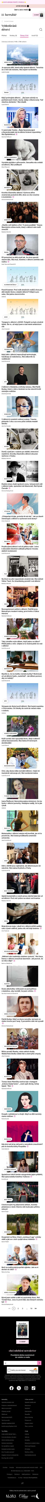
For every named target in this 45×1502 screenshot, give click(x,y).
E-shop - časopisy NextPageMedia (27, 1477)
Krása (6, 921)
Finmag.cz (9, 1474)
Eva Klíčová (5, 1179)
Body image (8, 1199)
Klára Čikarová (5, 167)
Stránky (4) (13, 35)
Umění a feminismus (10, 157)
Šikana (6, 92)
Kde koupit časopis (30, 1446)
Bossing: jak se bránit (7, 1458)
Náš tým (27, 1437)
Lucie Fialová (5, 104)
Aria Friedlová (5, 931)
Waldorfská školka (10, 1046)
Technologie (8, 349)
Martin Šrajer (5, 1211)
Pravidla (11, 1467)
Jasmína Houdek (6, 426)
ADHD (6, 317)
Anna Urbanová (6, 521)
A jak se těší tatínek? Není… (9, 1434)
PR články (27, 1449)
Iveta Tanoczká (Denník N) (9, 264)
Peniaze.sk (35, 1474)
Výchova (7, 511)
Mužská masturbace (7, 1443)
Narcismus (7, 1109)
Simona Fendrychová (7, 199)
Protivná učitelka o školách (9, 1437)
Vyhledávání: (9, 26)
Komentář (7, 220)
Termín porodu (6, 1420)
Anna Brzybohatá (6, 393)
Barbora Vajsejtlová (7, 963)
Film (5, 574)
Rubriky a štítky (29, 1452)
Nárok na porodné (6, 1408)
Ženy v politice (29, 1426)
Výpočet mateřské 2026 (8, 1423)
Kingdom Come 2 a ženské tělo (10, 1455)
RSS (41, 1467)
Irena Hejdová (5, 1149)
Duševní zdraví (29, 1423)
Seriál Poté (8, 62)
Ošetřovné (4, 1414)
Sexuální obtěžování (11, 951)
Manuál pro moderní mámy (32, 1443)
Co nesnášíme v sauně (8, 1446)
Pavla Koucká (5, 1118)
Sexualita (27, 1414)
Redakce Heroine (6, 232)
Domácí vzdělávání (10, 636)
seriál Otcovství (9, 1014)
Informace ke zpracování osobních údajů (27, 1467)
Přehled (4, 35)
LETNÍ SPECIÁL (21, 6)
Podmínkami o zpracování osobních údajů (28, 1378)
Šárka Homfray (6, 1272)
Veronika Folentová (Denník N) (10, 993)
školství (7, 541)
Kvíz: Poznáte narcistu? (8, 1452)
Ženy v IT (7, 828)
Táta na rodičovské (10, 1262)
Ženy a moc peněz (21, 10)
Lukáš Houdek (5, 72)
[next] (35, 1308)
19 (31, 1308)
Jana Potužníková (6, 840)
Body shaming (8, 891)
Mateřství (7, 187)
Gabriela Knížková (6, 137)
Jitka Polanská (5, 329)
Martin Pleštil (5, 1241)
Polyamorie (28, 1420)
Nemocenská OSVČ (7, 1417)
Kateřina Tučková (10, 1169)
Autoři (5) (35, 35)
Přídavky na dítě (6, 1411)
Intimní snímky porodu (8, 1440)
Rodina (6, 446)
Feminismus (28, 1411)
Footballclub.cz (12, 1477)
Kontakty (27, 1440)
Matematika (8, 668)
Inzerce (27, 1434)
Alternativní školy (10, 284)
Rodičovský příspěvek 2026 (9, 1426)
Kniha (6, 604)
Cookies (5, 1467)
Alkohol (7, 983)
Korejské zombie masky (8, 1449)
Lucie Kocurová (6, 361)
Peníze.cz (17, 1474)
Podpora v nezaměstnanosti (9, 1405)
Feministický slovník (30, 1455)
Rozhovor (7, 125)
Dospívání (7, 1232)
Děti (5, 382)
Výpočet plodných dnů (8, 1402)
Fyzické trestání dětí (11, 796)
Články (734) (24, 35)
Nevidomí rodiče (9, 766)
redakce (4, 296)
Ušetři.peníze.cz (26, 1474)
